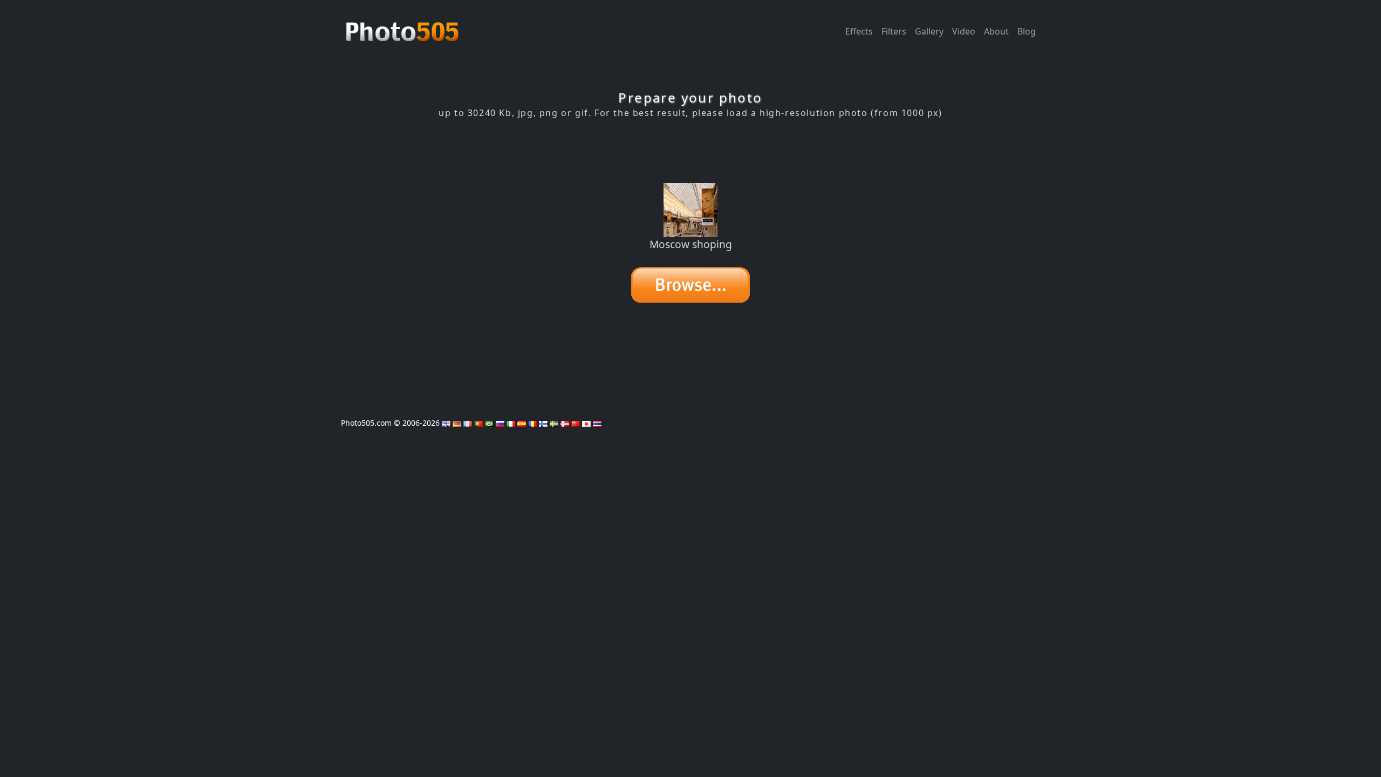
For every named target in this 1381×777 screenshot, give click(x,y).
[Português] (478, 423)
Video (963, 31)
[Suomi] (543, 423)
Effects (859, 31)
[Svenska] (554, 423)
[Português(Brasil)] (489, 423)
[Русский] (500, 423)
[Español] (521, 423)
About (996, 31)
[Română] (532, 423)
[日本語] (586, 423)
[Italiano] (511, 423)
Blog (1026, 31)
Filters (893, 31)
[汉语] (575, 423)
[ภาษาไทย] (597, 423)
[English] (446, 423)
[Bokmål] (564, 423)
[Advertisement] (690, 150)
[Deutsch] (457, 423)
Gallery (929, 31)
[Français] (467, 423)
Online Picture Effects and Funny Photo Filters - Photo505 (403, 26)
